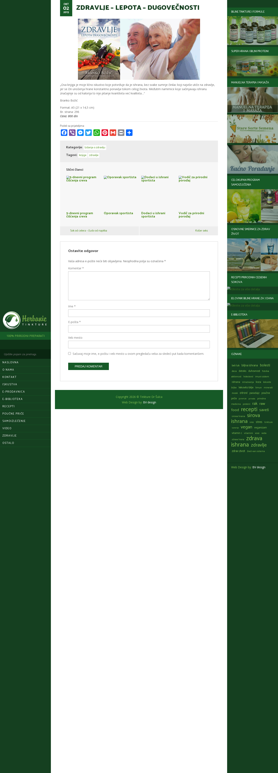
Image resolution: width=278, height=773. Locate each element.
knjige (82, 155)
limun (258, 387)
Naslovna (10, 362)
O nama (8, 370)
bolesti (265, 365)
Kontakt (9, 377)
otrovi (243, 392)
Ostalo (8, 443)
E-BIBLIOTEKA (12, 399)
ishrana (236, 382)
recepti (249, 409)
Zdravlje (9, 436)
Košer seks (201, 230)
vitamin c (237, 433)
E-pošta (74, 322)
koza (258, 382)
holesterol (248, 377)
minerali (268, 388)
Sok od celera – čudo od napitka (88, 230)
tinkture (268, 422)
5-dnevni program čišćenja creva (79, 214)
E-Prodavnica (13, 392)
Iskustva (9, 384)
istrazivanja (248, 382)
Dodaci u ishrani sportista (153, 214)
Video (7, 428)
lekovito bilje (246, 387)
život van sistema (256, 451)
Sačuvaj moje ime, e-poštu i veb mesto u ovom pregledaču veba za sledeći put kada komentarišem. (138, 354)
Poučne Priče (13, 414)
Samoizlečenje (14, 421)
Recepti (8, 406)
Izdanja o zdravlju (95, 147)
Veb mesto (75, 338)
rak (254, 403)
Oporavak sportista (118, 213)
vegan (246, 427)
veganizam (260, 428)
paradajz (254, 393)
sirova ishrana (245, 418)
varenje (235, 428)
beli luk (236, 366)
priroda (251, 399)
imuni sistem (262, 377)
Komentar (76, 268)
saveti (264, 410)
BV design (258, 467)
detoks (242, 371)
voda (264, 433)
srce (252, 422)
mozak (235, 393)
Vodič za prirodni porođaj (191, 214)
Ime (72, 306)
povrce (242, 398)
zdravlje (259, 445)
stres (259, 422)
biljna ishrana (250, 365)
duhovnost (254, 371)
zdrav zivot (238, 451)
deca (234, 371)
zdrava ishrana (246, 442)
